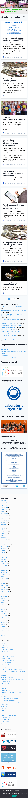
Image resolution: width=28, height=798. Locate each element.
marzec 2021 (4, 633)
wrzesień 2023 (4, 570)
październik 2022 (5, 591)
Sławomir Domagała (10, 57)
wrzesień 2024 (4, 546)
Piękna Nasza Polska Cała (8, 660)
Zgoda (14, 795)
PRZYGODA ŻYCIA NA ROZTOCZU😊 (10, 335)
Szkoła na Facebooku (7, 649)
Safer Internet (4, 355)
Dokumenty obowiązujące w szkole (10, 698)
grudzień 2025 (4, 516)
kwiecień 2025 (4, 531)
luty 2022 (3, 609)
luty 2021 (3, 635)
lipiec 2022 (3, 598)
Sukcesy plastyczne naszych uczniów (10, 339)
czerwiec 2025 (4, 526)
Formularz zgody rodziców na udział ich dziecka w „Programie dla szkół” (13, 207)
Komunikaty (4, 675)
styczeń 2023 (4, 585)
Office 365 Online (6, 717)
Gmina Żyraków (6, 721)
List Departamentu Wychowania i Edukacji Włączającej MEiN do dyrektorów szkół (11, 143)
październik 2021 (5, 617)
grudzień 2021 (4, 613)
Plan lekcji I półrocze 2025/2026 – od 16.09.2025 (14, 679)
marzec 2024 (4, 557)
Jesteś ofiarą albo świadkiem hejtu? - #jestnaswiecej (13, 351)
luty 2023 (3, 583)
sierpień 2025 (4, 524)
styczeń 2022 (4, 611)
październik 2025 (5, 520)
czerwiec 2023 (4, 574)
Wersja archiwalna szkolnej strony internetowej (13, 669)
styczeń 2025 (4, 537)
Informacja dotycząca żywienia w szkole (11, 284)
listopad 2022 (4, 589)
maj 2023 (3, 576)
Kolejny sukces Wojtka (6, 329)
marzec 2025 (4, 533)
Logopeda (4, 667)
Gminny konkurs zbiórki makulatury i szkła (11, 80)
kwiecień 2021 (4, 631)
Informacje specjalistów (8, 690)
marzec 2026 (4, 509)
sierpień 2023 (4, 572)
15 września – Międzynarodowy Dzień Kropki (14, 118)
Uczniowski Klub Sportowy (8, 700)
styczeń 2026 (4, 513)
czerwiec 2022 (4, 600)
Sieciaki (3, 353)
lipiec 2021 (3, 624)
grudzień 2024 (4, 539)
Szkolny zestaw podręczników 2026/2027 (11, 306)
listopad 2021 (4, 615)
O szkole (3, 643)
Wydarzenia (5, 647)
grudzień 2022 (4, 587)
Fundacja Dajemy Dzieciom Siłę (8, 357)
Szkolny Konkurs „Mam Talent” (8, 323)
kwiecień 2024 (4, 555)
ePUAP (3, 713)
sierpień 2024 (4, 548)
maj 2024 (3, 552)
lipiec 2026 (3, 500)
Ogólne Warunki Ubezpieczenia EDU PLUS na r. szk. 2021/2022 (14, 173)
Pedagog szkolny (6, 662)
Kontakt (3, 723)
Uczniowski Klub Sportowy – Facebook (11, 654)
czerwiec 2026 (4, 502)
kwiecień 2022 (4, 604)
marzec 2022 (4, 607)
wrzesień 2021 (4, 620)
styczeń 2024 (4, 561)
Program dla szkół (6, 719)
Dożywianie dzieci (6, 683)
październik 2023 (5, 568)
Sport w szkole (5, 651)
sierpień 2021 (4, 622)
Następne (16, 298)
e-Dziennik (4, 708)
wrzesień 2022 (4, 594)
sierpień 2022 (4, 596)
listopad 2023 (4, 565)
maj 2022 (3, 602)
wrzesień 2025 (4, 522)
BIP (3, 710)
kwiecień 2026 (4, 507)
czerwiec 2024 (4, 550)
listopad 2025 (4, 518)
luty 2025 (3, 535)
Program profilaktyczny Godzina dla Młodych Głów (14, 664)
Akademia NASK (5, 349)
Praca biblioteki (6, 658)
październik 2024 (5, 544)
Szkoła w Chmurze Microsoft (9, 715)
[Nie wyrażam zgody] (26, 793)
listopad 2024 (4, 542)
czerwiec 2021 (4, 626)
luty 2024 (3, 559)
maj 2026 (3, 505)
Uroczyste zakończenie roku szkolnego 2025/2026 (13, 310)
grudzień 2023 (4, 563)
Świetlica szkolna (6, 681)
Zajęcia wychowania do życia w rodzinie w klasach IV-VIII (13, 39)
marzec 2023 (4, 581)
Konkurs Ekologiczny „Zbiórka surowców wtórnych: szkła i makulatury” (13, 244)
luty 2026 (3, 511)
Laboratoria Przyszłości (8, 656)
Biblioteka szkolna (6, 686)
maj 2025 (3, 529)
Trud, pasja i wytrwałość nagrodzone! (10, 319)
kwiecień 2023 (4, 578)
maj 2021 (3, 628)
